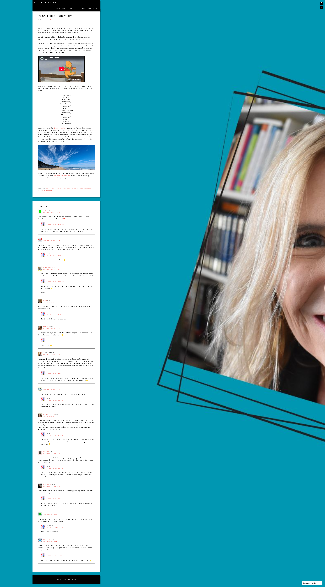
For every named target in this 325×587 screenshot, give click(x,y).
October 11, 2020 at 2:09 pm (51, 212)
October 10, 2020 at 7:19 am (51, 354)
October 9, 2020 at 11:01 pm (51, 486)
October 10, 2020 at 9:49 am (55, 314)
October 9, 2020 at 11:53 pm (51, 453)
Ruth (44, 388)
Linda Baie (46, 451)
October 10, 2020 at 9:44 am (55, 499)
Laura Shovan (47, 484)
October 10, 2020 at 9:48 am (55, 374)
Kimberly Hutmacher (49, 513)
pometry (84, 189)
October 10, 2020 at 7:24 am (51, 328)
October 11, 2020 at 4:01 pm (55, 225)
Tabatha (45, 210)
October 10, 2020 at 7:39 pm (51, 241)
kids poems (63, 189)
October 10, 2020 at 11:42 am (52, 269)
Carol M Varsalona (49, 414)
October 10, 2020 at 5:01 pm (55, 282)
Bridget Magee (47, 539)
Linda (45, 300)
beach (48, 189)
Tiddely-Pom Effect (59, 128)
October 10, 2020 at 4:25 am (51, 390)
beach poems (55, 189)
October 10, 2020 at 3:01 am (51, 416)
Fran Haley (46, 326)
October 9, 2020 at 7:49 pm (55, 527)
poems (69, 189)
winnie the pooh (46, 191)
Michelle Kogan (48, 267)
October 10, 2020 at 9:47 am (55, 400)
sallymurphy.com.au (45, 2)
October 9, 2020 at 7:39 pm (51, 515)
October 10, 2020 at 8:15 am (51, 302)
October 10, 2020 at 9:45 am (55, 468)
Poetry (48, 187)
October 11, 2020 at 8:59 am (55, 255)
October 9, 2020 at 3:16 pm (51, 541)
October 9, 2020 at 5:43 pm (55, 556)
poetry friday (76, 189)
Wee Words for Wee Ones (62, 176)
